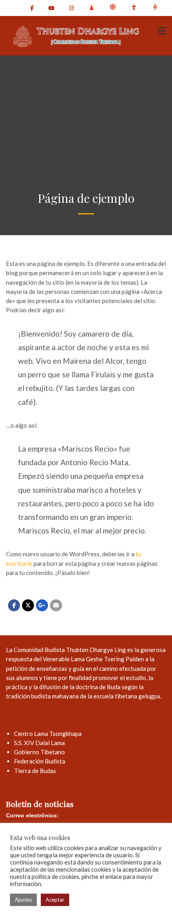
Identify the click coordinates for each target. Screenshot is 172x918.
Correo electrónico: (32, 815)
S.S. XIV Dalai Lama (39, 742)
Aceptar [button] (55, 899)
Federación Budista (39, 761)
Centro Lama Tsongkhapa (48, 733)
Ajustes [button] (23, 899)
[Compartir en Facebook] (14, 605)
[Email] (56, 605)
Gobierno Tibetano (39, 751)
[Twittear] (28, 605)
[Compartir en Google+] (42, 605)
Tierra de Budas (35, 770)
